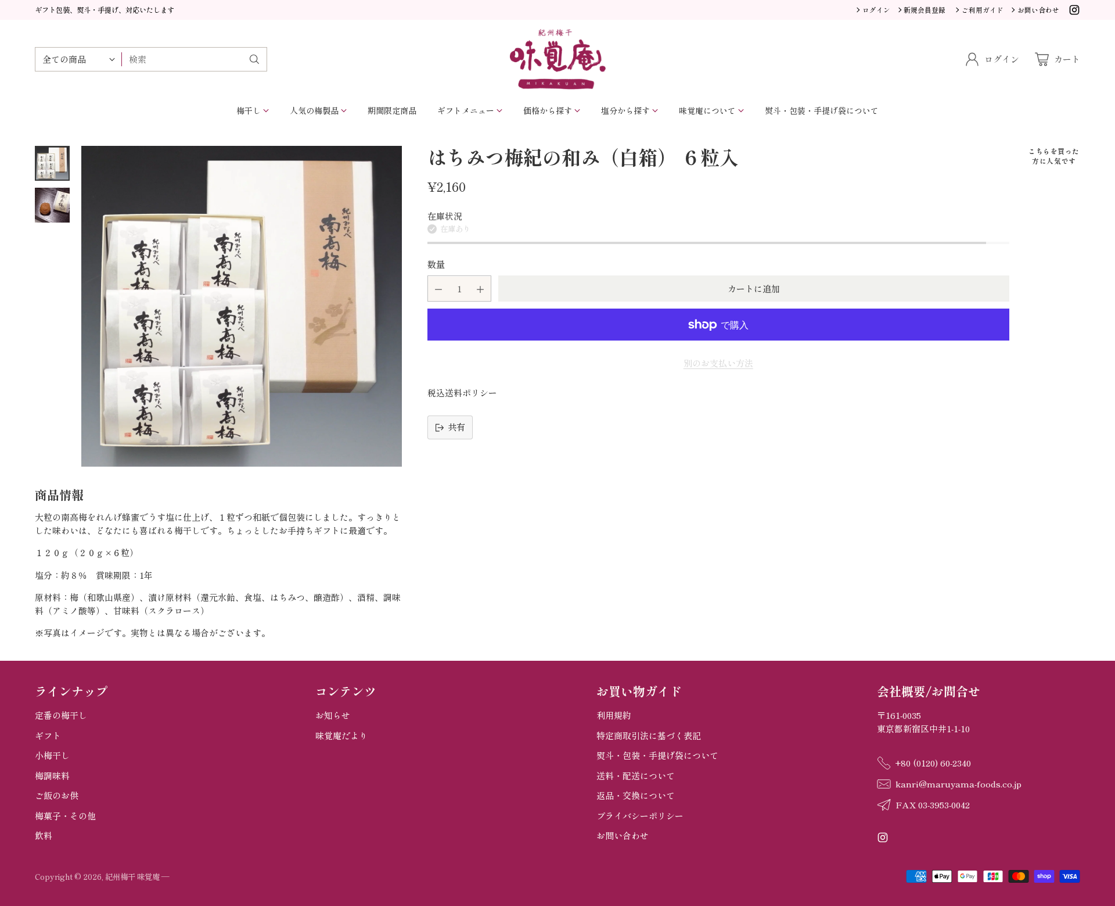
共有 (456, 427)
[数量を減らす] (438, 289)
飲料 (43, 835)
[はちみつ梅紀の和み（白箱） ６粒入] (241, 306)
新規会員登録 (924, 10)
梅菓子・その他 (65, 816)
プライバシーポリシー (640, 816)
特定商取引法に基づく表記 (648, 735)
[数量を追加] (480, 289)
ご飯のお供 (56, 795)
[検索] (254, 59)
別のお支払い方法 (718, 363)
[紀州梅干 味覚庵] (558, 59)
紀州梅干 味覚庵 (132, 876)
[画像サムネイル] (52, 163)
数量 (436, 264)
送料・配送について (635, 775)
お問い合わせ (622, 835)
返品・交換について (635, 795)
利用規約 (613, 715)
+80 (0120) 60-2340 (933, 763)
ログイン (876, 10)
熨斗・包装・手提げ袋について (657, 755)
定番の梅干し (61, 715)
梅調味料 (52, 775)
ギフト (48, 735)
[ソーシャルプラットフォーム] (1074, 11)
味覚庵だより (341, 735)
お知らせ (332, 715)
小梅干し (52, 755)
